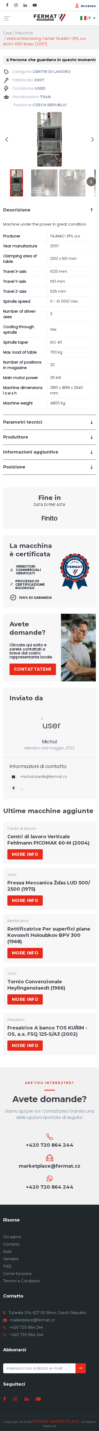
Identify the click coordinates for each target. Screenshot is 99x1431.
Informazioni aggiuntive (30, 452)
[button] (6, 139)
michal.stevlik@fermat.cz (44, 776)
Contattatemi (32, 669)
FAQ (7, 1266)
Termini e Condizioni (21, 1281)
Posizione (14, 466)
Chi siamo (12, 1237)
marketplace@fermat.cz (32, 1320)
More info (25, 854)
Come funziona (17, 1273)
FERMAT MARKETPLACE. (56, 1421)
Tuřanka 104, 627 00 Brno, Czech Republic (47, 1312)
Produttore (15, 437)
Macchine (24, 33)
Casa (7, 33)
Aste (7, 1251)
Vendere (11, 1259)
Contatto (11, 1244)
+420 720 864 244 (26, 1327)
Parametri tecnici (22, 422)
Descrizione (16, 209)
